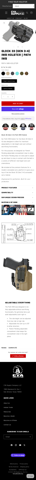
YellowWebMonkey (18, 473)
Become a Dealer (9, 416)
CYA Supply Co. (18, 472)
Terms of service (13, 466)
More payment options (18, 113)
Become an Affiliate (10, 420)
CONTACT (19, 18)
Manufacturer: (7, 6)
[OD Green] (22, 73)
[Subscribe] (30, 437)
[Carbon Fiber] (12, 73)
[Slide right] (22, 47)
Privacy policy (24, 463)
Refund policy (14, 463)
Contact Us (7, 424)
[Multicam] (26, 73)
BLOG (26, 18)
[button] (6, 13)
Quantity (3, 93)
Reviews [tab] (3, 348)
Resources (7, 411)
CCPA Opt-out (23, 469)
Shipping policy (24, 466)
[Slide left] (14, 47)
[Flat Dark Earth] (8, 73)
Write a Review (20, 356)
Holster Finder (8, 407)
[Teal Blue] (17, 73)
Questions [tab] (13, 348)
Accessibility (13, 469)
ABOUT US (10, 18)
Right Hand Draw (9, 81)
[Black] (3, 73)
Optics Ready (8, 88)
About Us (7, 403)
